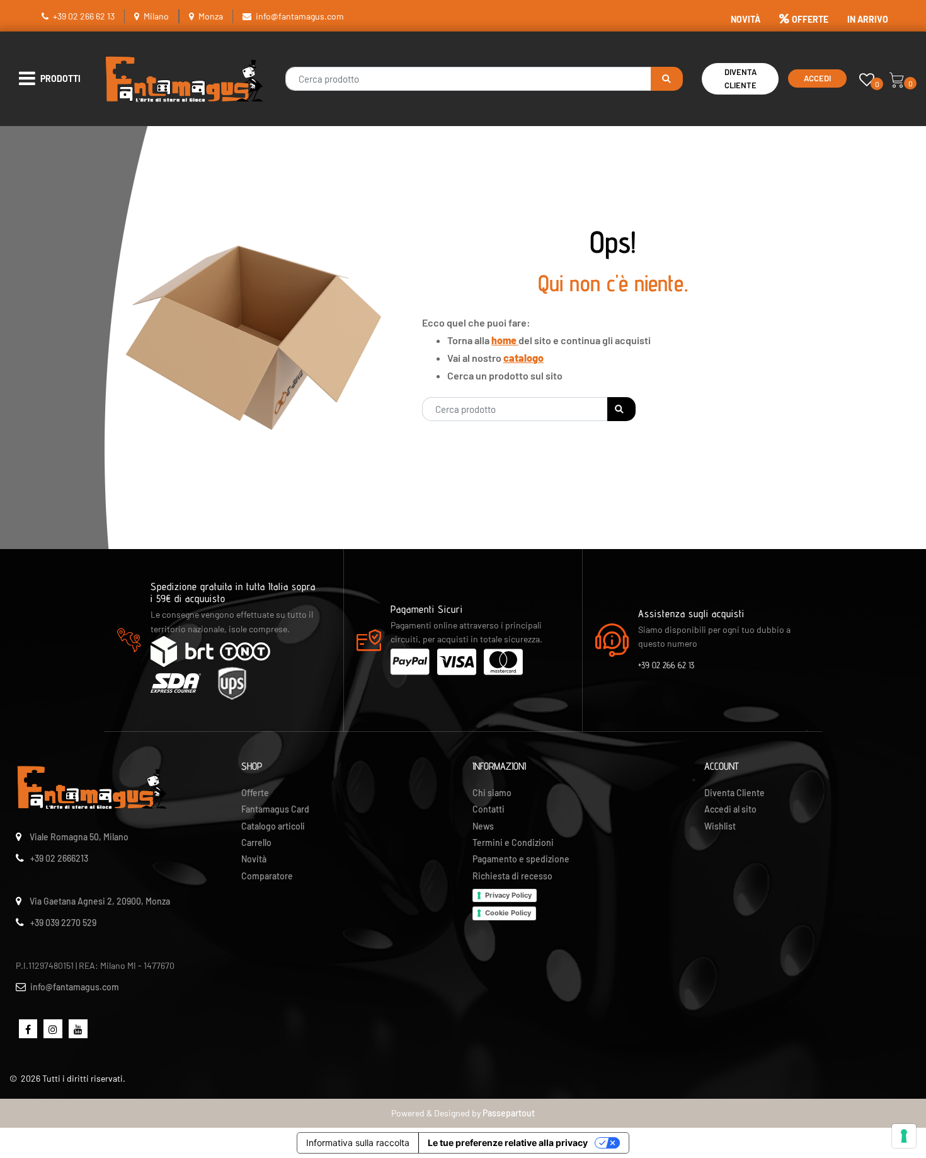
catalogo (523, 358)
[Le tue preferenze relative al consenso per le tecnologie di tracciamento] (904, 1136)
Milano (156, 16)
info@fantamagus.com (300, 16)
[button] (667, 79)
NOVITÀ (745, 19)
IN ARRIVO (867, 19)
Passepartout (509, 1113)
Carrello (256, 842)
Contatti (488, 809)
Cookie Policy (508, 912)
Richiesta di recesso (512, 876)
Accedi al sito (730, 809)
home (504, 340)
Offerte (255, 792)
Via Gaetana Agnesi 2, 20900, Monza (100, 901)
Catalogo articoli (273, 826)
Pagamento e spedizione (520, 859)
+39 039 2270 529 (63, 922)
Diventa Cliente (740, 78)
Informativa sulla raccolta (357, 1142)
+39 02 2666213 (59, 858)
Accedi (817, 78)
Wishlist (720, 826)
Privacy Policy (508, 895)
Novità (253, 859)
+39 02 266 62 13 (84, 16)
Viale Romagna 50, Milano (79, 836)
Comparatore (267, 876)
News (483, 826)
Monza (210, 16)
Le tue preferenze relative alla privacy (508, 1142)
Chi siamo (492, 792)
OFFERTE (810, 19)
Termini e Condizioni (513, 842)
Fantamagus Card (275, 809)
